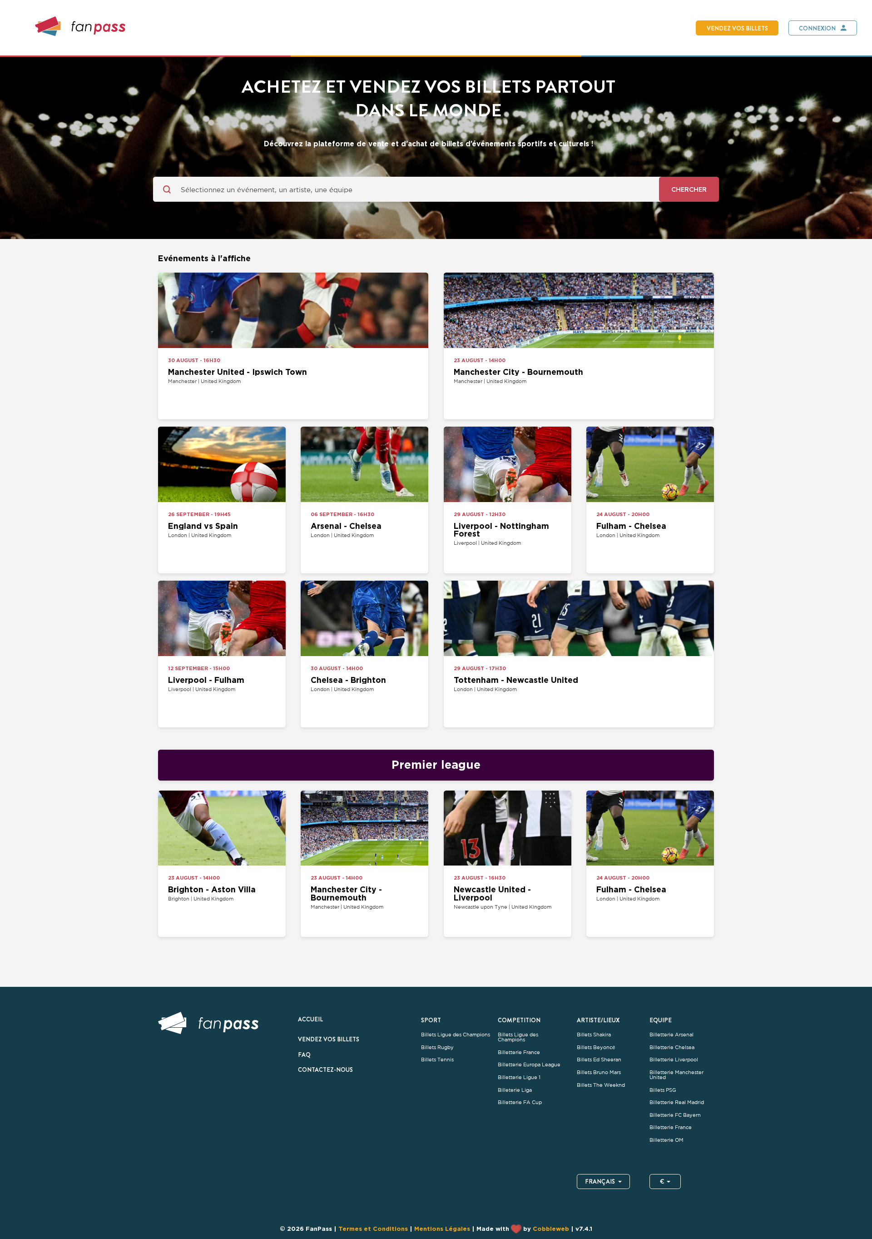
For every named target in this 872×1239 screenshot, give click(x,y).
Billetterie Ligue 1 (519, 1077)
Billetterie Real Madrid (676, 1102)
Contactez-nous (325, 1069)
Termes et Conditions (373, 1228)
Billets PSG (662, 1090)
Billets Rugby (437, 1047)
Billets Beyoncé (596, 1047)
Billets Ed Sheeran (599, 1060)
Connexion (817, 28)
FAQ (304, 1054)
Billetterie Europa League (529, 1065)
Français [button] (600, 1181)
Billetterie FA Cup (520, 1102)
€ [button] (662, 1181)
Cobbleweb (551, 1228)
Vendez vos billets (737, 28)
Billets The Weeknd (601, 1085)
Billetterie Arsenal (671, 1035)
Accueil (310, 1019)
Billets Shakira (594, 1035)
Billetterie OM (666, 1140)
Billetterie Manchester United (676, 1075)
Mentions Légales (442, 1228)
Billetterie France (519, 1052)
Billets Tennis (437, 1060)
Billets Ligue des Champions (455, 1035)
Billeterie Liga (515, 1090)
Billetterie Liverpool (673, 1060)
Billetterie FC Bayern (675, 1115)
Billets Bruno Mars (599, 1072)
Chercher (689, 189)
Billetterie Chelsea (671, 1047)
